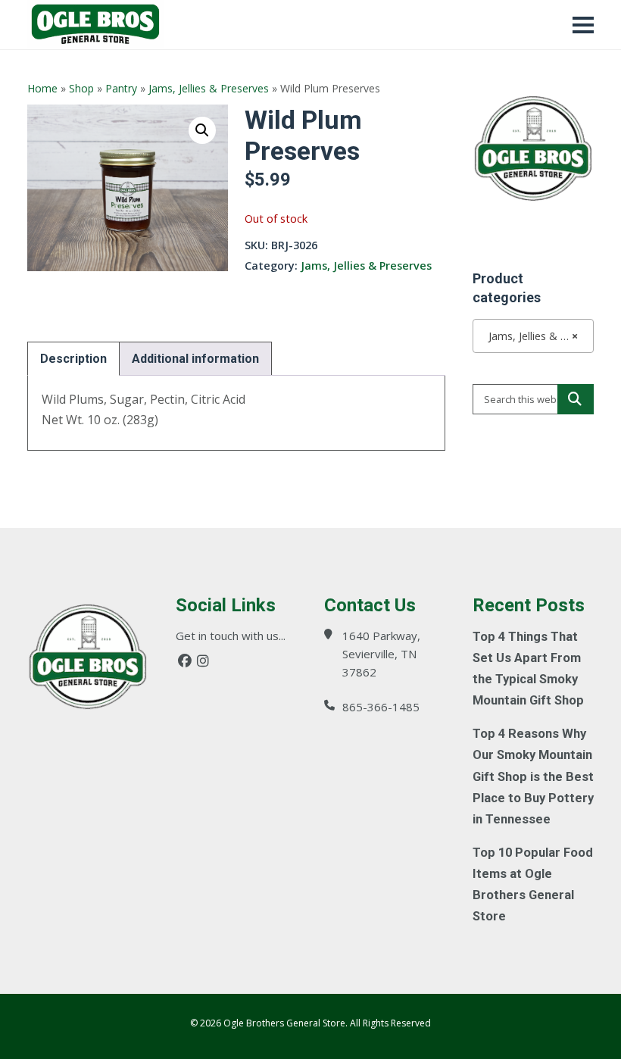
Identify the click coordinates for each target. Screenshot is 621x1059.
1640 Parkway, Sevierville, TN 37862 (381, 653)
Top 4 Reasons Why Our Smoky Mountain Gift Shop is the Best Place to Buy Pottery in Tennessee (533, 776)
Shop (81, 88)
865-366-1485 (381, 706)
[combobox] (533, 335)
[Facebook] (185, 661)
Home (42, 88)
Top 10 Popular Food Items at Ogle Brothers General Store (533, 884)
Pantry (121, 88)
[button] (202, 130)
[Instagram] (203, 661)
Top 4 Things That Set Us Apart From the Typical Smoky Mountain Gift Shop (528, 668)
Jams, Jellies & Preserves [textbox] (536, 336)
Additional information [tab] (195, 358)
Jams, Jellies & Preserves (208, 88)
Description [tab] (73, 358)
